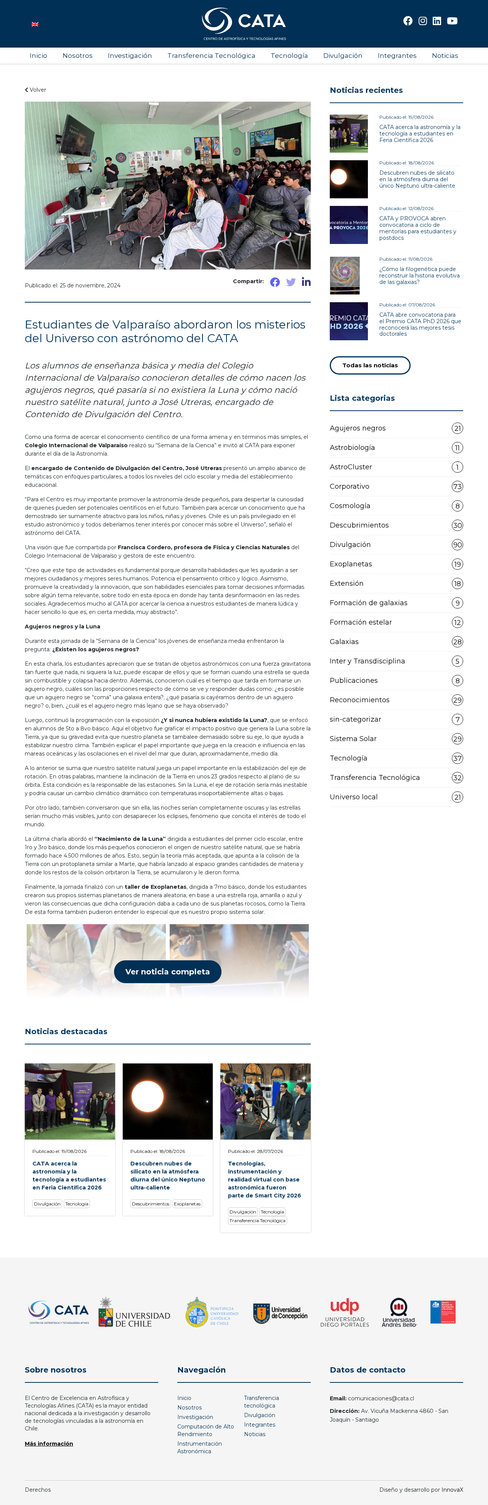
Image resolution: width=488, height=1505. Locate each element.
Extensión (395, 583)
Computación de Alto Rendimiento (205, 1430)
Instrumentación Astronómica (199, 1447)
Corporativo (396, 486)
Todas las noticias (370, 365)
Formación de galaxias (395, 603)
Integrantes (397, 55)
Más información (49, 1443)
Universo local (395, 797)
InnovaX (452, 1489)
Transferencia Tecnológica (211, 55)
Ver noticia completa (167, 971)
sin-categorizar (395, 719)
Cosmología (395, 506)
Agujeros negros (395, 428)
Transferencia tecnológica (261, 1402)
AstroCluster (394, 467)
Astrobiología (395, 447)
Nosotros (78, 55)
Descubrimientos (396, 525)
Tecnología (289, 55)
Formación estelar (395, 622)
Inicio (38, 55)
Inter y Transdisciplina (394, 661)
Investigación (130, 55)
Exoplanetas (395, 564)
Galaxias (396, 642)
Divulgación (343, 55)
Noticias (445, 55)
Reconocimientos (396, 700)
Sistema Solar (396, 739)
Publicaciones (395, 680)
